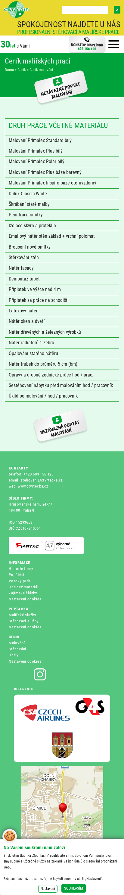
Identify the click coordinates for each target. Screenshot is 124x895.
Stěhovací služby (24, 621)
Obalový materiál (24, 587)
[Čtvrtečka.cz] (16, 9)
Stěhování (17, 649)
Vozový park (19, 581)
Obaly (13, 655)
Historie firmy (21, 568)
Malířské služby (22, 615)
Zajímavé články (23, 593)
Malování (17, 643)
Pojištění (16, 574)
